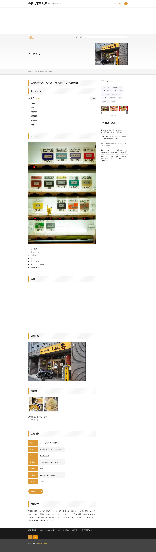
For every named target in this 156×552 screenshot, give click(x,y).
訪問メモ (32, 125)
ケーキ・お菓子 (119, 91)
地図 (31, 107)
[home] (30, 537)
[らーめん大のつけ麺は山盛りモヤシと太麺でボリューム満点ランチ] (36, 404)
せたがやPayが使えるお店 (47, 530)
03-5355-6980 (44, 456)
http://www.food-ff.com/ (47, 475)
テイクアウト (106, 94)
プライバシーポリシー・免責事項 (67, 530)
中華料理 (113, 98)
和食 (121, 98)
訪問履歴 (32, 116)
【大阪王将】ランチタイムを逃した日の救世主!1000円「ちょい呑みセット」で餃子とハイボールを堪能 (114, 158)
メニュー (32, 103)
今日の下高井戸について (87, 530)
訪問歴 (42, 481)
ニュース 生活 (117, 94)
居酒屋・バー (106, 101)
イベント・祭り (107, 87)
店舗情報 (32, 120)
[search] (126, 37)
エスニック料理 (118, 87)
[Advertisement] (78, 20)
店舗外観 (32, 112)
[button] (101, 112)
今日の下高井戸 (45, 3)
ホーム (32, 71)
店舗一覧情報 (40, 71)
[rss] (35, 537)
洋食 (114, 101)
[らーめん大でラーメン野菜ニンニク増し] (51, 404)
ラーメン (105, 98)
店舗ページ (35, 491)
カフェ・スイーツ (107, 91)
